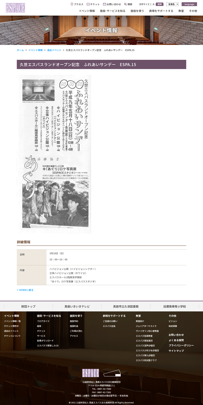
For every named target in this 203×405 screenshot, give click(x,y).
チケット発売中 (11, 325)
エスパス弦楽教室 (144, 335)
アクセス (78, 4)
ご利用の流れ (76, 330)
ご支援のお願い (110, 321)
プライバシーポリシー (181, 345)
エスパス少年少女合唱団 (147, 350)
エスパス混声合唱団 (145, 345)
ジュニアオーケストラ (146, 325)
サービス (41, 335)
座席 (39, 325)
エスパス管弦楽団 (144, 340)
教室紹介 (140, 321)
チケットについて (12, 335)
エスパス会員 (109, 325)
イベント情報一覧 (12, 321)
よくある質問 (176, 340)
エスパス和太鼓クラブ (146, 360)
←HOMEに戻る (25, 290)
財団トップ (28, 306)
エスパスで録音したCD (48, 345)
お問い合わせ (114, 4)
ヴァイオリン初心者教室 (147, 330)
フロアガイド (43, 321)
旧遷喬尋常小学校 (174, 306)
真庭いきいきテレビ (77, 306)
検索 (130, 4)
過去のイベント (11, 330)
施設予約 (74, 321)
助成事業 (173, 325)
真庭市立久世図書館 (126, 306)
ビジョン (173, 321)
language (189, 4)
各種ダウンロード (45, 340)
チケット (95, 4)
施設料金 (74, 325)
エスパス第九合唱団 (145, 355)
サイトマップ (176, 350)
